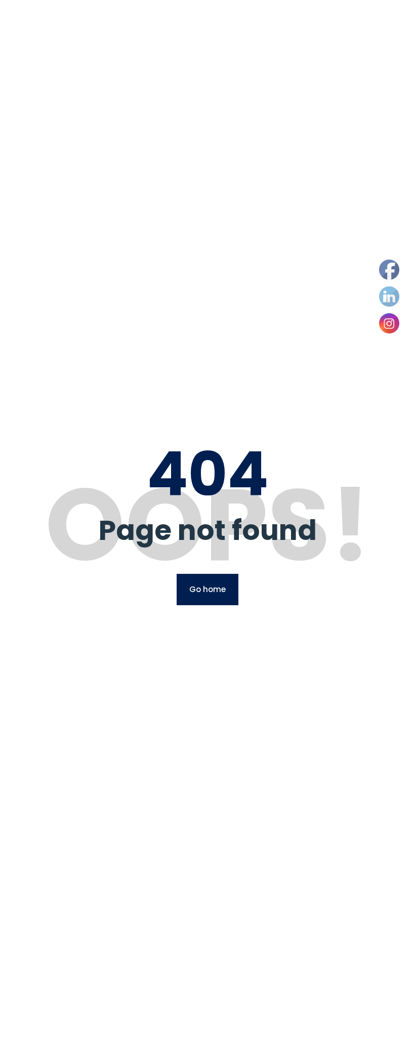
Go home (207, 589)
